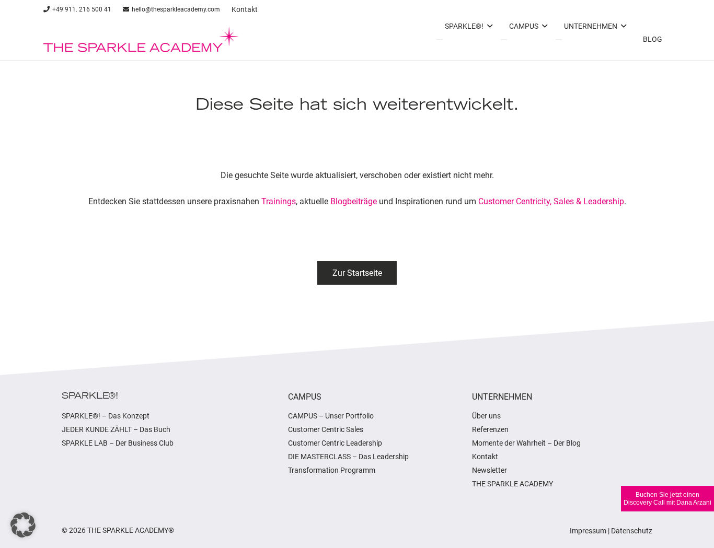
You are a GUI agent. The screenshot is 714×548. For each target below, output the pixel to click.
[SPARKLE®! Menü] (439, 39)
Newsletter (489, 470)
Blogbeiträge (353, 201)
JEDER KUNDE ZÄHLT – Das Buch (116, 429)
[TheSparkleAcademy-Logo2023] (141, 39)
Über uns (486, 416)
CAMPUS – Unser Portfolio (331, 416)
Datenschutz (631, 531)
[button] (23, 525)
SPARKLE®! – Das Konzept (105, 416)
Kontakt (485, 456)
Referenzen (490, 429)
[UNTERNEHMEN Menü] (559, 39)
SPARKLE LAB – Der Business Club (118, 443)
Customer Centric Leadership (335, 443)
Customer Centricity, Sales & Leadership (551, 201)
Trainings (278, 201)
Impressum (588, 531)
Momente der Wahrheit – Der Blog (526, 443)
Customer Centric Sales (325, 429)
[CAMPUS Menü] (504, 39)
